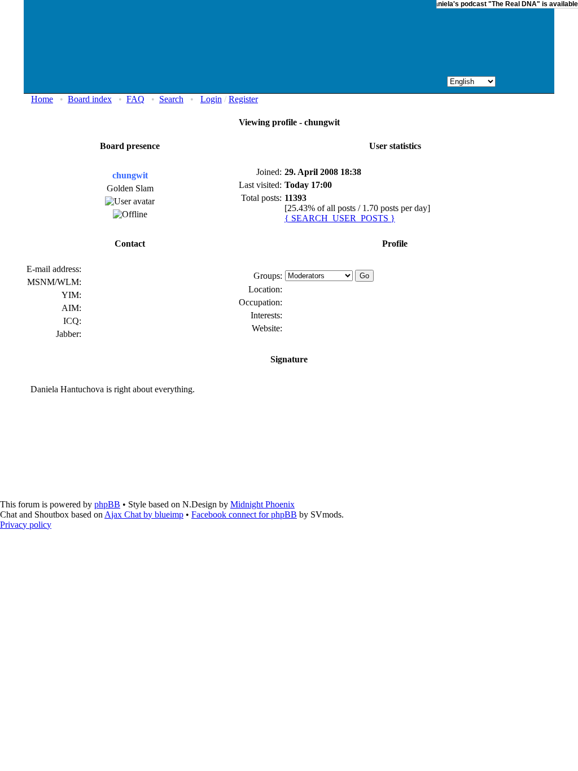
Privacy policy (25, 524)
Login (211, 99)
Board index (90, 99)
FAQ (135, 99)
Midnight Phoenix (262, 504)
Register (243, 99)
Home (42, 99)
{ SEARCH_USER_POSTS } (339, 218)
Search (171, 99)
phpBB (107, 504)
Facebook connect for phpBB (244, 514)
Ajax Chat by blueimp (143, 514)
